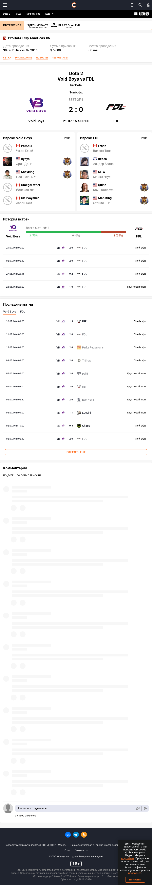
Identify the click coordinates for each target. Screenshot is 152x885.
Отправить (145, 808)
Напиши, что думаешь (32, 808)
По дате (8, 475)
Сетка (7, 57)
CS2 (18, 13)
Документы (81, 850)
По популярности (28, 475)
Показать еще (76, 452)
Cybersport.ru (68, 879)
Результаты (59, 57)
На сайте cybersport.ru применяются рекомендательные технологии (108, 845)
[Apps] (132, 5)
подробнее (127, 858)
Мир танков (33, 13)
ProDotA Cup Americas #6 (29, 38)
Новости (42, 57)
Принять (135, 879)
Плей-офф (76, 92)
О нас (68, 850)
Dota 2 (6, 13)
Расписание (23, 57)
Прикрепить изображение (138, 808)
